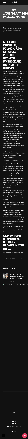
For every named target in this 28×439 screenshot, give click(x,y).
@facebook (15, 97)
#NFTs (20, 101)
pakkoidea (7, 258)
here (22, 252)
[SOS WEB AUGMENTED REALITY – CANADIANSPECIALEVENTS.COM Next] (14, 338)
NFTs (22, 258)
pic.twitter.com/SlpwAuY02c (9, 109)
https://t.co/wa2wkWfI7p (9, 108)
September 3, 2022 (14, 258)
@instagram (6, 99)
